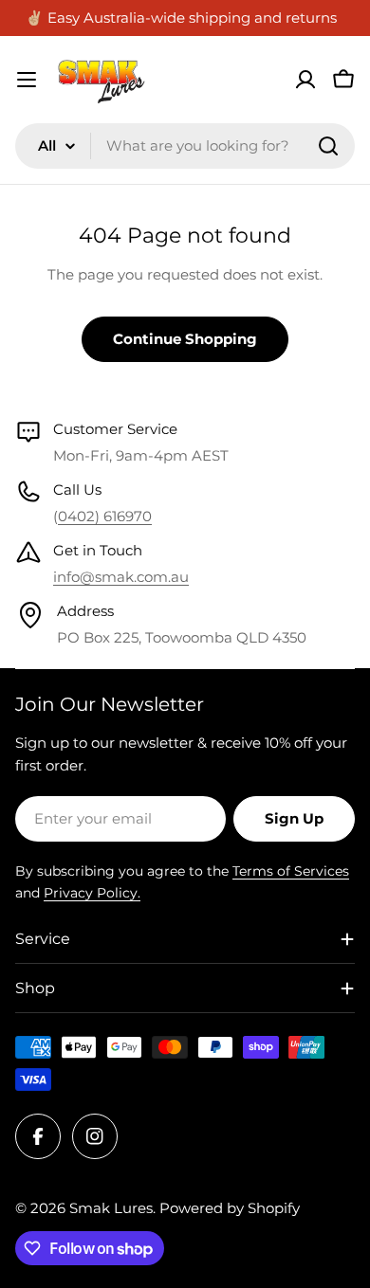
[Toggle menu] (26, 79)
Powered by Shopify (229, 1208)
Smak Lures (111, 1208)
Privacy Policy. (92, 892)
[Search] (328, 146)
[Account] (305, 79)
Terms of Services (290, 871)
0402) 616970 (105, 516)
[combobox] (185, 146)
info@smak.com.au (121, 577)
